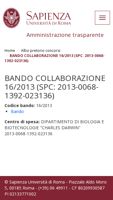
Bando (17, 111)
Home (10, 50)
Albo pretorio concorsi (40, 50)
